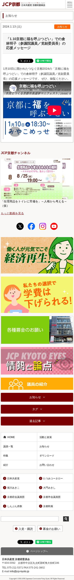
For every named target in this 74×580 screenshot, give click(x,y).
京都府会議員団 (15, 497)
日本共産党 (13, 478)
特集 (5, 455)
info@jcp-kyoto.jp (19, 571)
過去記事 (35, 421)
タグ (35, 409)
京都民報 (48, 506)
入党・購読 (25, 528)
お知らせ (62, 26)
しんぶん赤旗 (14, 506)
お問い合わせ (46, 465)
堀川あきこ (13, 487)
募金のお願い (51, 528)
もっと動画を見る (12, 213)
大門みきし (49, 487)
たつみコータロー (53, 478)
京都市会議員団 (51, 497)
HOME (11, 437)
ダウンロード (46, 455)
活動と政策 (45, 437)
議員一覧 (8, 446)
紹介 (5, 465)
